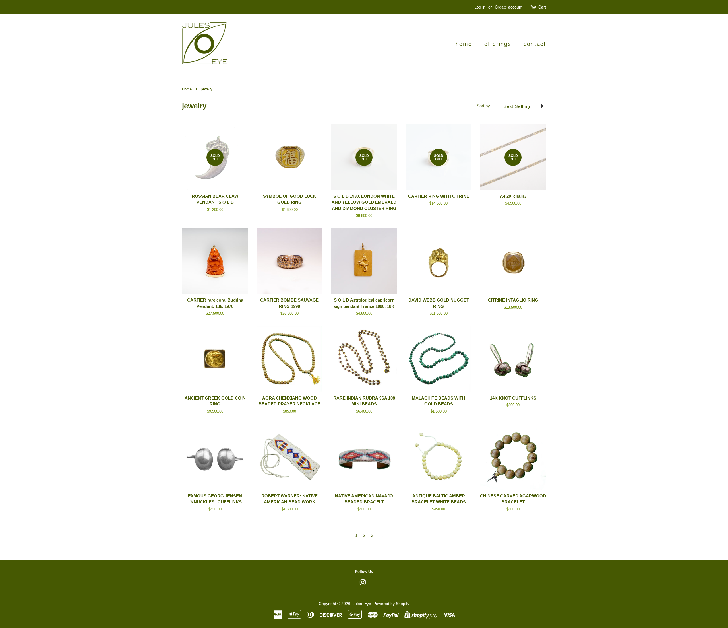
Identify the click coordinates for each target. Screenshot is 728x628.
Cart (542, 7)
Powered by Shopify (391, 603)
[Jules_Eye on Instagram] (362, 583)
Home (187, 89)
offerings (497, 43)
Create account (508, 7)
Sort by (483, 105)
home (464, 43)
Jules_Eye (362, 603)
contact (535, 43)
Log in (479, 7)
